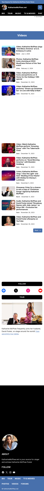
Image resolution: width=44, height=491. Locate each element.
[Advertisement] (22, 24)
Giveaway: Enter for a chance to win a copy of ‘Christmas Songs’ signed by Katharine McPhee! (28, 190)
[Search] (40, 7)
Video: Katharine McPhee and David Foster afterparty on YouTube (28, 219)
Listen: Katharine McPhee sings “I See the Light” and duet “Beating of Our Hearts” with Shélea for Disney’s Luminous (28, 176)
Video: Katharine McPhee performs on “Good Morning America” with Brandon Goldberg (28, 161)
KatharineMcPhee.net (17, 7)
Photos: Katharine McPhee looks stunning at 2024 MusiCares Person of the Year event (28, 62)
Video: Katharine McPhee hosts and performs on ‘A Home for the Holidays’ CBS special (27, 76)
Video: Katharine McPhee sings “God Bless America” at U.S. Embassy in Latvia (29, 49)
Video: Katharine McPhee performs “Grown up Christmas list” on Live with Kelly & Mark (29, 88)
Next (38, 230)
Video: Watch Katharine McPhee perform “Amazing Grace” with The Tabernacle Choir (27, 147)
